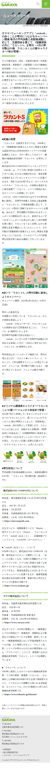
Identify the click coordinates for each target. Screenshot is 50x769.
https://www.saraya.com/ (17, 622)
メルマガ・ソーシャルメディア (16, 755)
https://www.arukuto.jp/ (16, 585)
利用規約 (7, 749)
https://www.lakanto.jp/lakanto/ (20, 694)
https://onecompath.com (16, 521)
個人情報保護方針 (10, 752)
